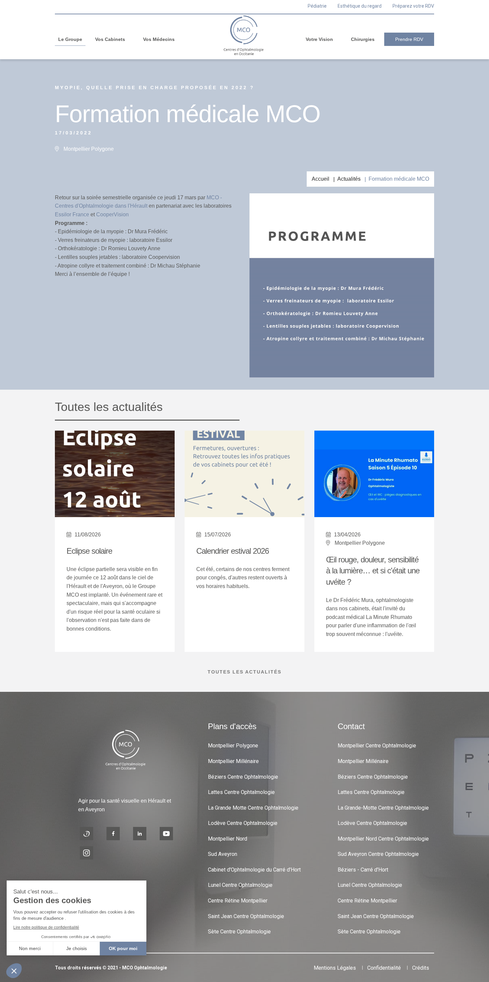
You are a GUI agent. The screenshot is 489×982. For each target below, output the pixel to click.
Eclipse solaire (89, 550)
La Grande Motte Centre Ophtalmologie (253, 808)
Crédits (420, 968)
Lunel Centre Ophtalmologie (240, 885)
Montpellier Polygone (233, 745)
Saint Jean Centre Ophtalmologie (246, 916)
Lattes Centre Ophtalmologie (241, 792)
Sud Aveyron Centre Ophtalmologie (378, 854)
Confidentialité (384, 968)
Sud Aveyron (222, 854)
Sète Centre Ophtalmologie (239, 931)
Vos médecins (159, 39)
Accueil (320, 179)
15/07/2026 (217, 534)
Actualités (349, 179)
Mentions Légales (335, 968)
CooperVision (112, 214)
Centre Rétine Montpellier (237, 900)
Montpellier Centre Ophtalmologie (377, 745)
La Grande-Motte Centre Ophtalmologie (383, 808)
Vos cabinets (110, 39)
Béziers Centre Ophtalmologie (243, 777)
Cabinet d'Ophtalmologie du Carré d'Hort (254, 870)
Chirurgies (363, 39)
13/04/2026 (347, 534)
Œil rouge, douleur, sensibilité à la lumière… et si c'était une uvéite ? (372, 570)
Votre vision (319, 39)
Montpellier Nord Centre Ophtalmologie (383, 839)
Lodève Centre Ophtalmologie (242, 823)
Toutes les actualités (244, 672)
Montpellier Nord (227, 839)
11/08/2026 (88, 534)
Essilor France (72, 214)
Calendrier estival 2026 (232, 550)
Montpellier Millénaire (233, 761)
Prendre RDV (409, 39)
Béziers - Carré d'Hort (363, 870)
